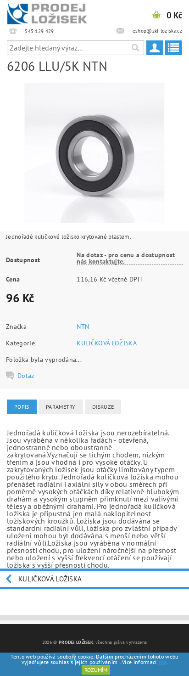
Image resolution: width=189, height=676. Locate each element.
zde (162, 662)
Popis (21, 406)
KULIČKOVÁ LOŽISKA (106, 343)
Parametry (61, 406)
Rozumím (95, 669)
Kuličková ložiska (50, 579)
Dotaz (25, 376)
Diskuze (103, 406)
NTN (83, 326)
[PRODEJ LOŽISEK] (47, 12)
